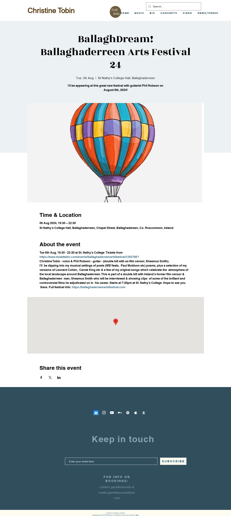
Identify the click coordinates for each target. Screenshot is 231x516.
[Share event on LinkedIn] (59, 377)
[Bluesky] (96, 412)
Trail (114, 10)
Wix (137, 515)
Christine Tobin (51, 10)
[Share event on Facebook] (41, 377)
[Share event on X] (50, 377)
